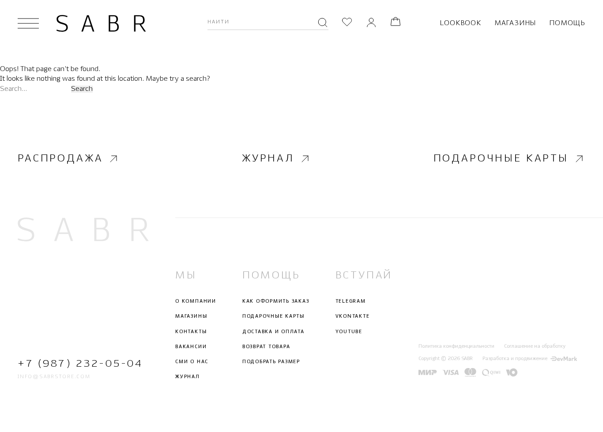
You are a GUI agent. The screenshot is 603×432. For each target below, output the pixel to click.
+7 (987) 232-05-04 (80, 363)
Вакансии (191, 347)
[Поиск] (322, 23)
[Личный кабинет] (371, 23)
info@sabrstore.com (54, 377)
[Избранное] (347, 23)
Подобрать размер (271, 362)
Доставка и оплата (273, 331)
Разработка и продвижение (514, 359)
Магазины (515, 23)
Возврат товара (266, 347)
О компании (195, 301)
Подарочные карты (501, 159)
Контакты (191, 331)
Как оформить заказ (275, 301)
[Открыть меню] (28, 23)
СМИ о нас (191, 362)
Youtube (348, 331)
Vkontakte (352, 316)
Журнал (268, 159)
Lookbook (460, 23)
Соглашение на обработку (534, 346)
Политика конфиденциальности (456, 346)
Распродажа (60, 159)
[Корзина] (395, 23)
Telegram (350, 301)
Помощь (567, 23)
